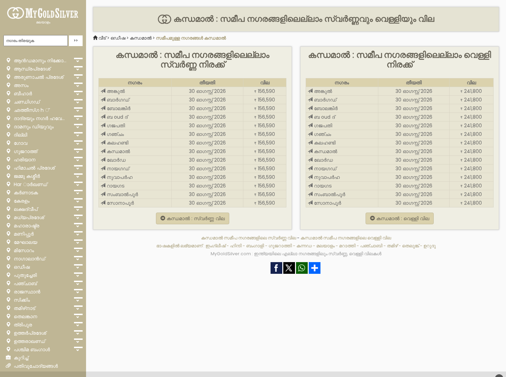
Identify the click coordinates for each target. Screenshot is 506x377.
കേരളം (21, 200)
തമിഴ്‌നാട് (23, 308)
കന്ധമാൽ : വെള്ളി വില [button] (402, 218)
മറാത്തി (347, 246)
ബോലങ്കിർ (117, 108)
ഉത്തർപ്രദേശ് (29, 333)
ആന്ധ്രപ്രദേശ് (31, 68)
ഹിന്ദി (236, 246)
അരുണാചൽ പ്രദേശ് (37, 77)
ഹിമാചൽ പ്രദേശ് (33, 167)
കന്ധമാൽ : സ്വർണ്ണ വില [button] (195, 218)
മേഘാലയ (24, 242)
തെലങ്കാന (24, 316)
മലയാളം (43, 22)
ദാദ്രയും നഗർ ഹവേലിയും (41, 118)
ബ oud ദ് (116, 117)
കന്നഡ (304, 246)
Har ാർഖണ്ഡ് (29, 184)
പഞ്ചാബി (371, 246)
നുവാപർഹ (119, 177)
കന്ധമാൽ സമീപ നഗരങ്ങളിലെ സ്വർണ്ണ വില (249, 238)
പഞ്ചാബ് (24, 283)
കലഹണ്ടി (116, 142)
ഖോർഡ (115, 160)
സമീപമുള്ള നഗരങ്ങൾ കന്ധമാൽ (191, 38)
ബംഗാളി (255, 246)
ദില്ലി (19, 134)
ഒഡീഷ (21, 266)
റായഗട (114, 185)
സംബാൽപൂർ (121, 194)
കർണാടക (25, 192)
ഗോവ (19, 143)
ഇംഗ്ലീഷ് (215, 246)
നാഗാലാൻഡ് (28, 258)
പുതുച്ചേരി (24, 275)
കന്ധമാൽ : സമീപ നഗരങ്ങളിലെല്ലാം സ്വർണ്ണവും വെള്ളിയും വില (302, 19)
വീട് (102, 38)
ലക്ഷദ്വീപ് (25, 209)
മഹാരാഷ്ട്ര (25, 225)
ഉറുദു (429, 246)
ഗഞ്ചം (114, 134)
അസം (20, 85)
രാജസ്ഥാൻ (26, 291)
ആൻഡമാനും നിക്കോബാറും (41, 60)
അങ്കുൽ (115, 91)
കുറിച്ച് (20, 357)
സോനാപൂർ (119, 203)
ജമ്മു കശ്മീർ (26, 176)
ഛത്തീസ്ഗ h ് (30, 110)
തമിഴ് (392, 246)
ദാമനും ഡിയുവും (33, 126)
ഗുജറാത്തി (280, 246)
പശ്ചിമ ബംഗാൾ (31, 349)
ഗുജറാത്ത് (24, 151)
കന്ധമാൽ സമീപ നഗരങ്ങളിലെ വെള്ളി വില (346, 238)
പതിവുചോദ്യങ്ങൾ (35, 366)
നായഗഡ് (117, 168)
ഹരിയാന (23, 159)
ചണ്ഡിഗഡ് (26, 101)
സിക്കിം (21, 300)
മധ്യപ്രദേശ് (28, 217)
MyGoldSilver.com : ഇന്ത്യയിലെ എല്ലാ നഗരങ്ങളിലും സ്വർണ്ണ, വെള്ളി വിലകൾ (296, 254)
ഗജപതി (115, 125)
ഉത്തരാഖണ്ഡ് (28, 341)
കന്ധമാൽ (140, 38)
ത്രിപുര (22, 324)
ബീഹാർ (22, 93)
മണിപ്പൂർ (23, 233)
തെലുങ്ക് (410, 246)
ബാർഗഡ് (117, 99)
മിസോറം (23, 250)
